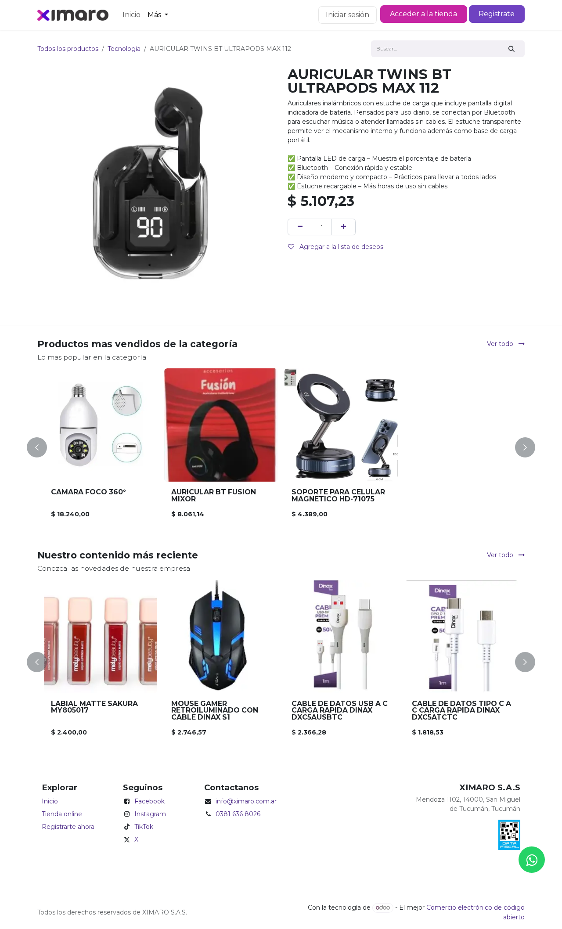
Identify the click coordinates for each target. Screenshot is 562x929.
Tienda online (62, 814)
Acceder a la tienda (423, 14)
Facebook (149, 801)
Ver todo (501, 344)
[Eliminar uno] (300, 227)
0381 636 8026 (238, 814)
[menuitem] (131, 15)
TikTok (143, 827)
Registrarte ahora (68, 827)
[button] (42, 447)
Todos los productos (67, 49)
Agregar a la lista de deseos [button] (340, 247)
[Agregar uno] (343, 227)
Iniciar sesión (347, 15)
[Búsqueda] (512, 48)
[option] (281, 447)
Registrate (497, 14)
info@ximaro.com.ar (246, 801)
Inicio (50, 801)
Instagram (150, 814)
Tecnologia (124, 49)
